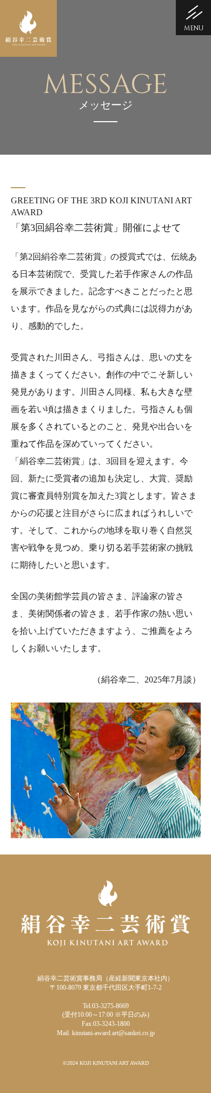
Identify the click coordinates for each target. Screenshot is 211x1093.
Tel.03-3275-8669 (106, 1006)
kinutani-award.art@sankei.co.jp (113, 1033)
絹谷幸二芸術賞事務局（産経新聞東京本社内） (105, 978)
